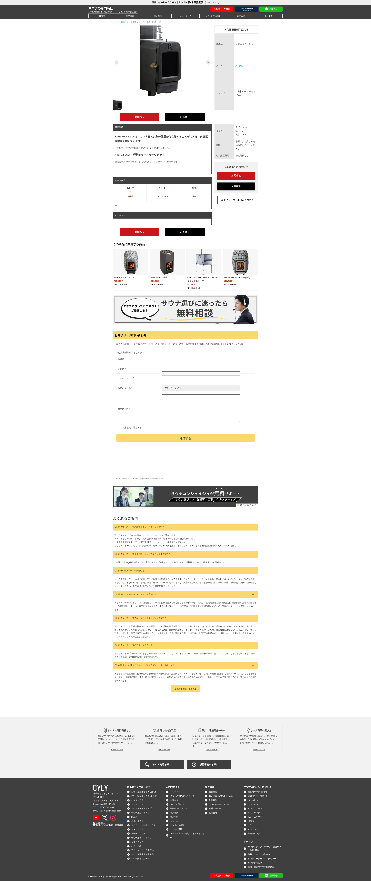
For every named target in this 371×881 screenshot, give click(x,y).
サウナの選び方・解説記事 (258, 787)
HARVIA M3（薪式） (160, 277)
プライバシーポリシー (219, 804)
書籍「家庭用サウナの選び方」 (262, 867)
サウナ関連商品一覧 (140, 858)
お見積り (185, 117)
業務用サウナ (254, 833)
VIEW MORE (117, 749)
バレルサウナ (137, 800)
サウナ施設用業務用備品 (142, 854)
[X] (105, 817)
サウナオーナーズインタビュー (262, 858)
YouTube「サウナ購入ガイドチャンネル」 (187, 835)
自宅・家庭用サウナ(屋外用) (144, 796)
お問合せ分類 (124, 388)
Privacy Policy (145, 478)
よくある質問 (176, 829)
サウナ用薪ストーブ (140, 812)
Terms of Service (156, 478)
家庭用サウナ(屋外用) (258, 796)
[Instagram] (113, 817)
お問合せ (241, 16)
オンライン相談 (213, 16)
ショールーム (185, 16)
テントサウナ (137, 804)
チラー (251, 825)
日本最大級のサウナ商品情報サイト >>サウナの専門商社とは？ (113, 12)
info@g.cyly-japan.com (110, 811)
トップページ (176, 792)
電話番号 (122, 369)
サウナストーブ (255, 808)
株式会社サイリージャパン (105, 793)
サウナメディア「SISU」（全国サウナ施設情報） (264, 848)
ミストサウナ (137, 829)
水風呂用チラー (138, 821)
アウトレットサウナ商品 (142, 850)
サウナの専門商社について (182, 796)
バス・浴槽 (136, 846)
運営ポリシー (215, 808)
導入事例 (158, 16)
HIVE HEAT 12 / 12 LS (124, 277)
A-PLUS (239, 66)
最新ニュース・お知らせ (259, 854)
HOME (102, 16)
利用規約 (126, 427)
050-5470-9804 (107, 807)
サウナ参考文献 (255, 862)
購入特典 (174, 812)
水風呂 (134, 817)
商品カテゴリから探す (138, 787)
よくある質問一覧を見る (185, 689)
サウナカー (253, 829)
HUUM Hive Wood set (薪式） (237, 277)
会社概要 (269, 16)
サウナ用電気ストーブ (141, 808)
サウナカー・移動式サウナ (143, 825)
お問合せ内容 (124, 409)
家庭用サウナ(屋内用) (258, 792)
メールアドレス (125, 378)
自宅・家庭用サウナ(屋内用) (144, 792)
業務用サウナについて (180, 808)
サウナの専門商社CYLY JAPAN (115, 877)
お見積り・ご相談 (222, 9)
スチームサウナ (138, 833)
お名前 (121, 359)
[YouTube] (96, 817)
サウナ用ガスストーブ (141, 838)
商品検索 (130, 16)
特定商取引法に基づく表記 (221, 796)
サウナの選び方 (177, 804)
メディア (248, 841)
